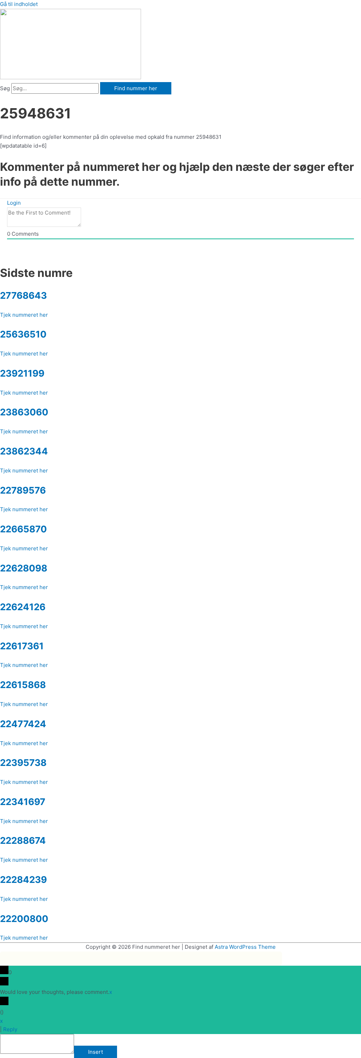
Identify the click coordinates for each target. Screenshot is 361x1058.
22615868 (23, 684)
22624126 (22, 606)
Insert (95, 1051)
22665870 (23, 529)
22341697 (22, 801)
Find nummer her (135, 88)
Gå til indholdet (19, 4)
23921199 (22, 373)
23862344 (24, 451)
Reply (10, 1029)
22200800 (24, 918)
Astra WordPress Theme (245, 946)
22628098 (23, 568)
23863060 (24, 412)
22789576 (23, 490)
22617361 (22, 646)
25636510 (23, 334)
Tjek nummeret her (24, 314)
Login (14, 202)
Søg (5, 88)
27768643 (23, 295)
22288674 (23, 840)
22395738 (23, 762)
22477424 (23, 723)
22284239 (23, 879)
